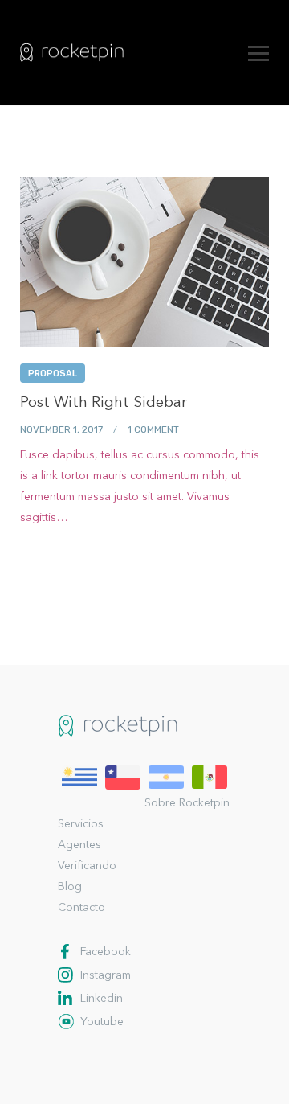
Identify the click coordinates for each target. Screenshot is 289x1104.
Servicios (81, 824)
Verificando (87, 866)
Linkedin (101, 998)
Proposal (52, 373)
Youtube (102, 1022)
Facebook (105, 952)
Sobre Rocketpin (187, 803)
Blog (70, 887)
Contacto (81, 907)
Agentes (79, 845)
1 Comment (153, 429)
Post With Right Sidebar (103, 403)
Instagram (105, 975)
